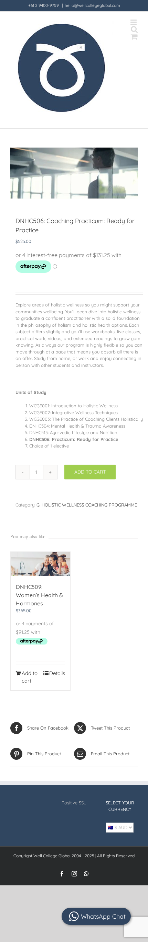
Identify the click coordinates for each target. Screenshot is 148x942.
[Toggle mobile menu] (134, 22)
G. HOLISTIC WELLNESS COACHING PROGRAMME (86, 505)
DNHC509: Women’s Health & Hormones (39, 595)
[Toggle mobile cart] (134, 36)
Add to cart (90, 472)
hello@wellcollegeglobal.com (92, 5)
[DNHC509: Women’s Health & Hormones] (40, 564)
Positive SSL (74, 802)
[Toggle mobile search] (134, 29)
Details (57, 673)
